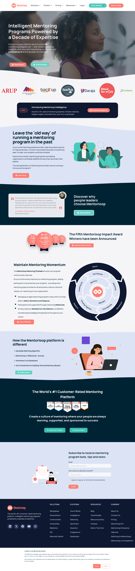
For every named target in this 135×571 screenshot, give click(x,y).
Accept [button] (97, 566)
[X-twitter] (16, 526)
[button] (39, 351)
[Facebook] (22, 526)
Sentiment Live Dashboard (27, 361)
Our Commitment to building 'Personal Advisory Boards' (38, 365)
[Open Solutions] (39, 5)
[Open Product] (51, 5)
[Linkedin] (10, 526)
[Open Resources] (76, 5)
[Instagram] (35, 526)
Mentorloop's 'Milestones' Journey (30, 356)
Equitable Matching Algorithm (28, 351)
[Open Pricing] (62, 5)
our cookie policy (32, 556)
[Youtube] (29, 526)
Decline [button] (106, 566)
